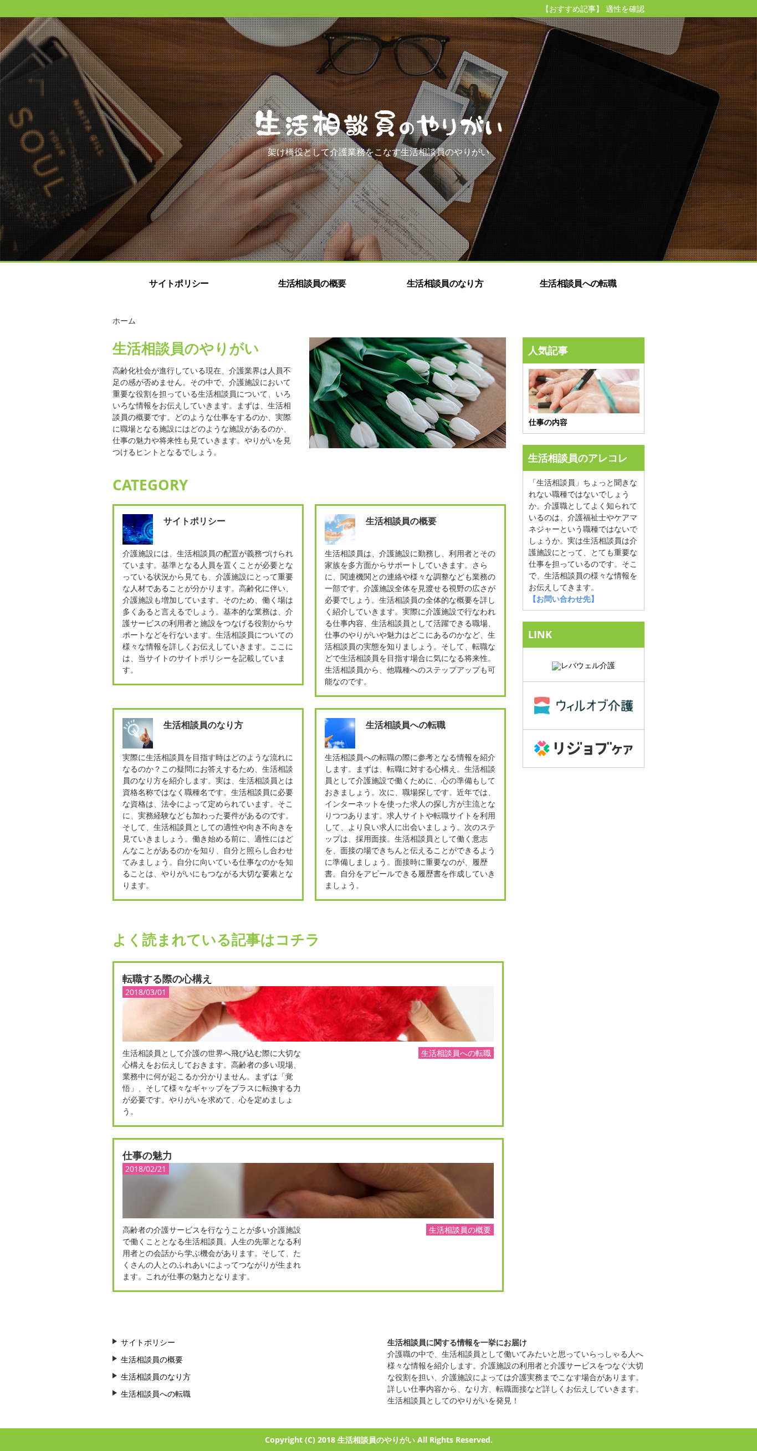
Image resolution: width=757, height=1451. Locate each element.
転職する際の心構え (167, 978)
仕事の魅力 (147, 1155)
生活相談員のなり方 (445, 283)
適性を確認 (625, 8)
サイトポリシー (178, 283)
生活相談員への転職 (578, 283)
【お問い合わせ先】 (564, 598)
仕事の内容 (548, 422)
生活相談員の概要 (312, 283)
